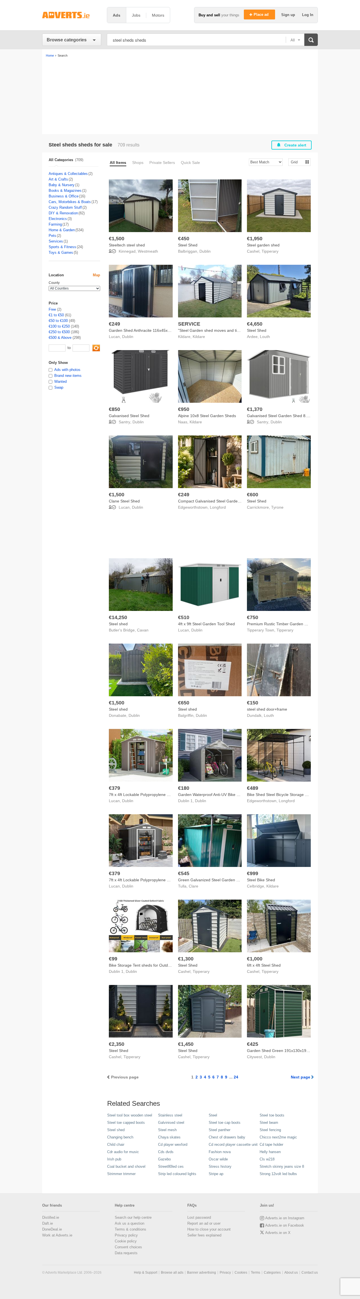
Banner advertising (201, 1272)
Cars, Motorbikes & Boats (70, 202)
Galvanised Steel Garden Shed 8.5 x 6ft (282, 415)
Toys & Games (61, 252)
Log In (307, 15)
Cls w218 (267, 1159)
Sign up (288, 15)
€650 (183, 703)
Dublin (205, 251)
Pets (52, 235)
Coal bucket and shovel (126, 1166)
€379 (114, 788)
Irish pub (114, 1159)
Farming (55, 224)
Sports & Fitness (62, 247)
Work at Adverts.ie (57, 1235)
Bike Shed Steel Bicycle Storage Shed (280, 794)
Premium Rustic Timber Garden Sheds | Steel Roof (292, 624)
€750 (252, 617)
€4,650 (254, 324)
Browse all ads (172, 1272)
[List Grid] (297, 162)
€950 (183, 409)
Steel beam (269, 1122)
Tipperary (270, 251)
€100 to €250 (59, 326)
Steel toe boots (272, 1115)
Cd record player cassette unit (233, 1144)
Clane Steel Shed (124, 501)
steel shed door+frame (267, 709)
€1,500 (116, 238)
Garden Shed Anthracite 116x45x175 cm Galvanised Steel (160, 330)
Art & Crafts (58, 179)
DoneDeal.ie (52, 1229)
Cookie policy (126, 1241)
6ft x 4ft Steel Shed (264, 965)
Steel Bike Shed (261, 880)
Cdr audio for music (123, 1152)
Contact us (310, 1272)
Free (52, 309)
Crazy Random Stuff (65, 207)
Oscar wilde (218, 1159)
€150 (252, 703)
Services (56, 241)
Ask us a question (129, 1223)
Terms (255, 1272)
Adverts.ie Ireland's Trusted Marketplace (71, 15)
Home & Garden (62, 230)
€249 (114, 324)
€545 (183, 873)
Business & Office (63, 196)
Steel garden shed (263, 245)
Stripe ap (216, 1174)
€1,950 (254, 238)
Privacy (225, 1272)
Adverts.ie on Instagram (284, 1218)
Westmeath (148, 251)
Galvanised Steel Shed (129, 415)
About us (291, 1272)
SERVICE (189, 324)
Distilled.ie (50, 1217)
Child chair (115, 1144)
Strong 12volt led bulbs (278, 1174)
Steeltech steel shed (127, 245)
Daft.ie (47, 1223)
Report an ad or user (203, 1223)
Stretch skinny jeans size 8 (282, 1166)
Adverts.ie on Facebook (284, 1225)
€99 (113, 959)
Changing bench (120, 1137)
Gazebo (164, 1159)
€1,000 (254, 959)
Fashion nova (220, 1152)
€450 (183, 238)
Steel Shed (187, 245)
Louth (265, 336)
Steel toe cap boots (224, 1122)
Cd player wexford (172, 1144)
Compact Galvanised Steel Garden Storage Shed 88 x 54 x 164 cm (237, 501)
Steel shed (118, 624)
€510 (183, 617)
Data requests (126, 1253)
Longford (218, 507)
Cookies (241, 1272)
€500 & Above (60, 337)
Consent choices (128, 1247)
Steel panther (219, 1130)
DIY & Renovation (63, 213)
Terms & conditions (130, 1229)
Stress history (220, 1166)
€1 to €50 (56, 315)
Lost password (199, 1217)
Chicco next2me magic (278, 1137)
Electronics (58, 219)
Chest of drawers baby (227, 1137)
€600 (252, 494)
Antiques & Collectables (68, 174)
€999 (252, 873)
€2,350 (116, 1044)
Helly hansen (270, 1152)
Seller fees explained (204, 1235)
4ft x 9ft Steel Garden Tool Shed (206, 624)
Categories (272, 1272)
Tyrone (277, 507)
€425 (252, 1044)
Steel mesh (167, 1130)
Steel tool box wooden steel (129, 1115)
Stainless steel (170, 1115)
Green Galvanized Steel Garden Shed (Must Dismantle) (227, 880)
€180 (183, 788)
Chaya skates (169, 1137)
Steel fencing (270, 1130)
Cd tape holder (271, 1144)
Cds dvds (166, 1152)
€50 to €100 (58, 321)
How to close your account (209, 1229)
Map (96, 275)
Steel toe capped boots (126, 1122)
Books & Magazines (65, 190)
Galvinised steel (171, 1122)
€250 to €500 (59, 332)
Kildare (199, 336)
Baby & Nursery (62, 185)
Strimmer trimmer (121, 1174)
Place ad (262, 14)
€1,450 (186, 1044)
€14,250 (118, 617)
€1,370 (254, 409)
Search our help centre (133, 1217)
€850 (114, 409)
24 (236, 1077)
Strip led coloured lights (177, 1174)
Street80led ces (171, 1166)
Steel (213, 1115)
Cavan (142, 630)
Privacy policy (126, 1235)
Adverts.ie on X (278, 1233)
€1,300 (186, 959)
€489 (252, 788)
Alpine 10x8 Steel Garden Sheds (207, 415)
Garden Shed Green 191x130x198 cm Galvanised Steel (296, 1050)
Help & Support (145, 1272)
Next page (300, 1077)
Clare (193, 886)
